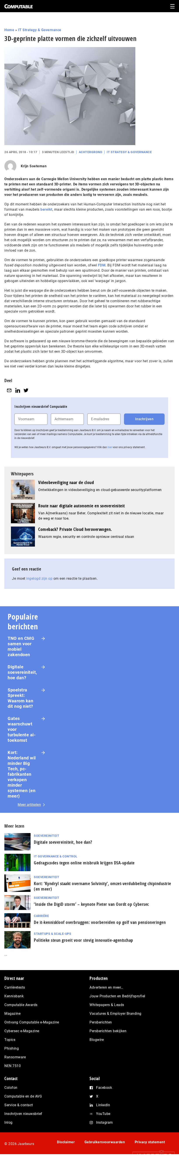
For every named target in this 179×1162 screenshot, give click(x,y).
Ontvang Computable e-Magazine (31, 1022)
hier (110, 447)
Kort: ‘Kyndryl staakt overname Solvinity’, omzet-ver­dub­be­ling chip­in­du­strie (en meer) (102, 886)
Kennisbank (14, 996)
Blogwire (97, 1040)
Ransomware (15, 1057)
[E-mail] (9, 390)
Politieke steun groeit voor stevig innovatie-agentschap (83, 940)
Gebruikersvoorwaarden (104, 1142)
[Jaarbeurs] (151, 1156)
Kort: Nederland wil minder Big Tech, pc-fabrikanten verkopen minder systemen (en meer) (22, 774)
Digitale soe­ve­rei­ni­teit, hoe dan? (63, 842)
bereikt (46, 209)
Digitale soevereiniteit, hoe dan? (22, 672)
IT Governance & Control (55, 856)
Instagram (104, 1122)
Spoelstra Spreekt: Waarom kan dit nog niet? (20, 698)
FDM (102, 265)
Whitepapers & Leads (107, 1005)
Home (9, 30)
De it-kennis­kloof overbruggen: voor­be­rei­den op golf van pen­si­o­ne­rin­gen (100, 922)
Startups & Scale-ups (52, 933)
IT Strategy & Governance (39, 30)
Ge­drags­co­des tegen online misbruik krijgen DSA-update (84, 863)
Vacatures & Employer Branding (115, 1013)
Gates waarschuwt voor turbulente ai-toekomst (22, 729)
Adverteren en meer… (106, 987)
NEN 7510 (12, 1066)
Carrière (41, 916)
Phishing (11, 1048)
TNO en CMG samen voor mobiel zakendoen (21, 646)
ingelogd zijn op (39, 578)
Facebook (104, 1088)
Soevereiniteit (46, 835)
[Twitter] (26, 390)
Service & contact (18, 1105)
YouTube (103, 1114)
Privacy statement (150, 1142)
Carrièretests (14, 987)
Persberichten (101, 1022)
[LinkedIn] (17, 390)
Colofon (10, 1088)
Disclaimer (66, 1142)
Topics (9, 1040)
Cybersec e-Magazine (21, 1031)
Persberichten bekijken (108, 1031)
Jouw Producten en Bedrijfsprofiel (117, 996)
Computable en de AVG (23, 1096)
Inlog (8, 1122)
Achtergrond (90, 152)
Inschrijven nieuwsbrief (23, 1114)
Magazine (12, 1013)
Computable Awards (21, 1005)
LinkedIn (103, 1105)
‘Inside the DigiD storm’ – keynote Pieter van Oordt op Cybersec (91, 904)
